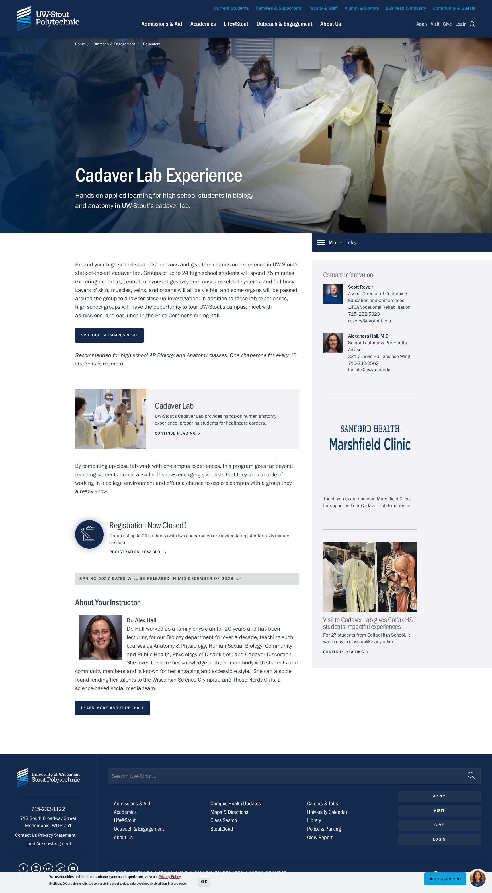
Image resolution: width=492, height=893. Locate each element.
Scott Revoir (360, 287)
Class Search (223, 820)
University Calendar (327, 812)
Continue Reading (175, 433)
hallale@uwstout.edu (369, 370)
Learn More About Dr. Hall (112, 708)
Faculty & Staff (323, 8)
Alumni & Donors (362, 8)
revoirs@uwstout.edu (369, 321)
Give (447, 24)
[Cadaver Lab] (110, 419)
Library (314, 820)
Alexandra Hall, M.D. (369, 336)
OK (204, 881)
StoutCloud (221, 829)
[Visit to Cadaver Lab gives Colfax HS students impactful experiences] (370, 577)
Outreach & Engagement (284, 24)
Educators (152, 44)
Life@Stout (236, 24)
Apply (422, 24)
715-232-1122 (48, 809)
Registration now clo (135, 552)
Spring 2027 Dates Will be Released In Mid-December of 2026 (157, 578)
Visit (435, 24)
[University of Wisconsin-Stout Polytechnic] (48, 783)
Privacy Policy (170, 876)
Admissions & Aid (162, 24)
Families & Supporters (279, 8)
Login (460, 24)
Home (80, 44)
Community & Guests (454, 8)
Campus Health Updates (235, 803)
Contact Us (26, 835)
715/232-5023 (364, 314)
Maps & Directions (229, 812)
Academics (203, 24)
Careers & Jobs (322, 803)
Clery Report (320, 837)
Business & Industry (406, 8)
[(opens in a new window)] (23, 868)
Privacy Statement (57, 835)
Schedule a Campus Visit (109, 335)
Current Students (231, 8)
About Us (330, 24)
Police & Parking (324, 829)
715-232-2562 (363, 363)
